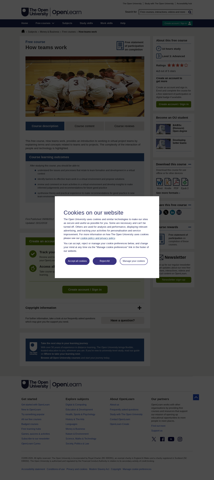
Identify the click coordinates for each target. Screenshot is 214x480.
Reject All (105, 261)
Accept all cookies (77, 261)
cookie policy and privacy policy (97, 238)
